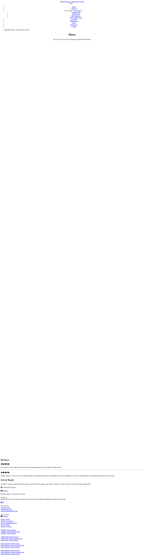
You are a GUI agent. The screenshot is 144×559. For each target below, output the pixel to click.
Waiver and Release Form (9, 523)
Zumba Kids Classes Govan (9, 537)
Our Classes (77, 10)
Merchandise (74, 21)
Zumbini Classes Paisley (8, 533)
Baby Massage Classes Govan (10, 543)
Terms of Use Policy (7, 521)
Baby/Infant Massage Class (9, 511)
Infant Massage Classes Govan (10, 550)
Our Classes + (69, 10)
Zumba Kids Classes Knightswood (11, 538)
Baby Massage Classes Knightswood (12, 545)
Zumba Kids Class (6, 509)
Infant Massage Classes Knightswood (12, 552)
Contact (74, 26)
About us (74, 8)
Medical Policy (5, 519)
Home (74, 7)
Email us (5, 491)
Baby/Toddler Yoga (76, 17)
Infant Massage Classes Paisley (10, 554)
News (74, 23)
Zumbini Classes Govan (8, 530)
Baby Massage (76, 16)
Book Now (74, 25)
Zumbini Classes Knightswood (10, 531)
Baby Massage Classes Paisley (10, 547)
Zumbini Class (75, 12)
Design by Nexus (6, 526)
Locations (74, 19)
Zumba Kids (76, 14)
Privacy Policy (5, 525)
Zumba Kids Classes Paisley (9, 540)
